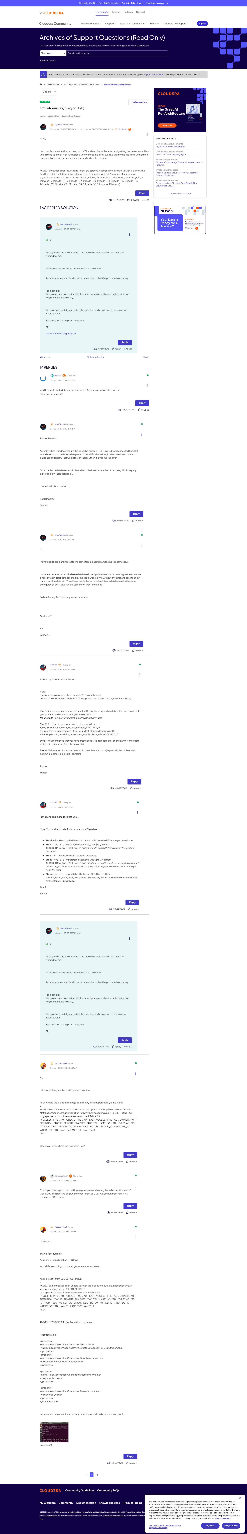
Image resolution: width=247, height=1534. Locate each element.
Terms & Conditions (74, 1512)
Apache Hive (53, 116)
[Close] (240, 1498)
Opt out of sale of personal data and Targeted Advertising (165, 1526)
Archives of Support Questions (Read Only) (81, 84)
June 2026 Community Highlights (171, 154)
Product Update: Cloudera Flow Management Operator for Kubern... (177, 173)
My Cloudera (48, 1502)
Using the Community (132, 23)
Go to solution (139, 101)
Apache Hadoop (51, 1515)
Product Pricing (133, 1502)
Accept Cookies (231, 1525)
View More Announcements (180, 193)
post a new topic (155, 74)
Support (140, 11)
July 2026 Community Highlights (170, 146)
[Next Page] (103, 1474)
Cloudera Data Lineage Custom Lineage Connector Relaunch (180, 163)
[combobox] (117, 53)
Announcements (90, 23)
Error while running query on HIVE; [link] (118, 84)
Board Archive (53, 84)
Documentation (86, 1502)
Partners (128, 11)
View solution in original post (61, 333)
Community (102, 11)
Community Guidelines (79, 1490)
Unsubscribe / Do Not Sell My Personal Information (123, 1512)
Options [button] (46, 91)
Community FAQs (108, 1490)
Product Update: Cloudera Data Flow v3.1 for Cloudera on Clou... (176, 184)
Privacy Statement (223, 1518)
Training (116, 11)
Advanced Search (48, 60)
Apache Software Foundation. (113, 1515)
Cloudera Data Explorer (70, 116)
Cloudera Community (55, 23)
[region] (195, 1514)
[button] (146, 134)
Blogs (153, 23)
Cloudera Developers (174, 23)
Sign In (202, 23)
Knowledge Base (109, 1502)
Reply (142, 192)
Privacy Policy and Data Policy (93, 1512)
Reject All (210, 1525)
